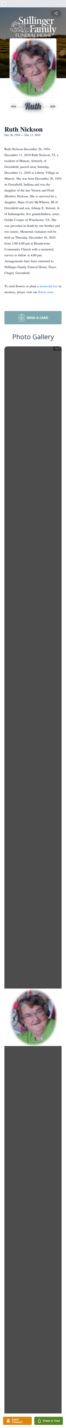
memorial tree (48, 286)
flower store (46, 292)
